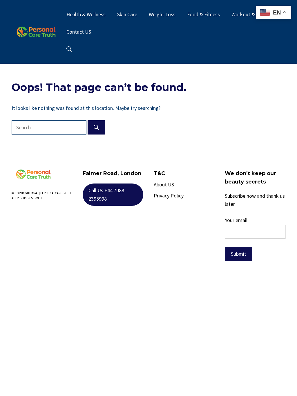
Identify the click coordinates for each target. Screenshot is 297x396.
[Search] (96, 127)
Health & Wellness (86, 14)
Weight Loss (162, 14)
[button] (69, 49)
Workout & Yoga (249, 14)
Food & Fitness (203, 14)
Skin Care (127, 14)
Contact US (78, 31)
